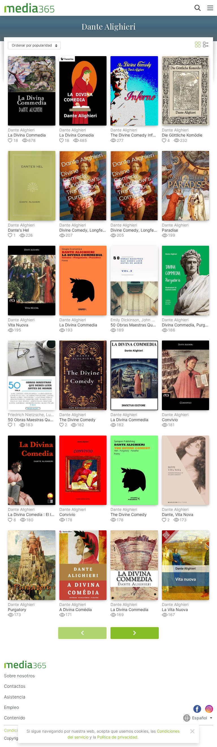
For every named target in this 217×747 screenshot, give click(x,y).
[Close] (192, 731)
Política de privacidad (117, 737)
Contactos (14, 686)
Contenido (14, 717)
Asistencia (14, 697)
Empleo (11, 707)
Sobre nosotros (19, 675)
